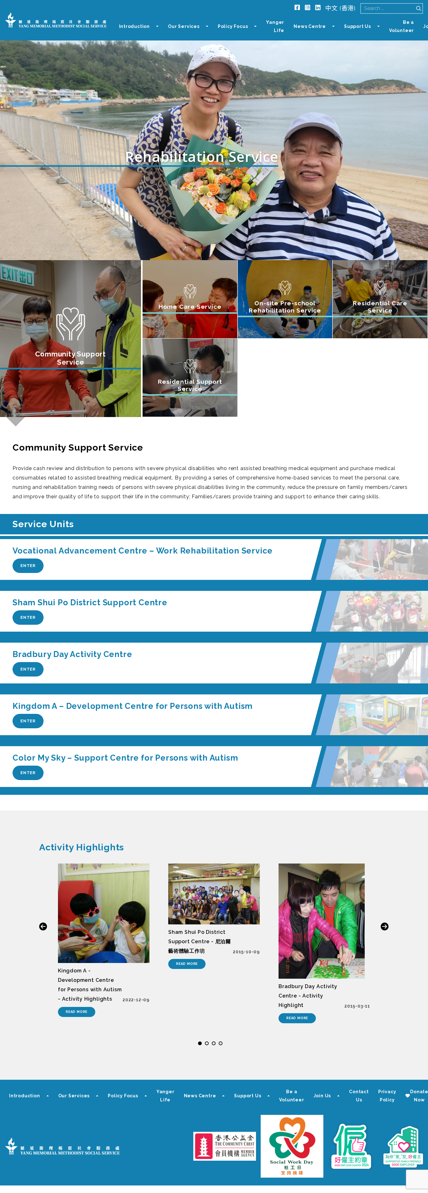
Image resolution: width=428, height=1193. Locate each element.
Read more (76, 1012)
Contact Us (359, 1095)
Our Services (184, 26)
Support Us (357, 26)
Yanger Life (275, 26)
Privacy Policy (387, 1095)
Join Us (322, 1095)
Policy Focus (233, 26)
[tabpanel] (103, 940)
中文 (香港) (340, 8)
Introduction (134, 26)
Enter (28, 565)
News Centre (310, 26)
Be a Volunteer (401, 26)
